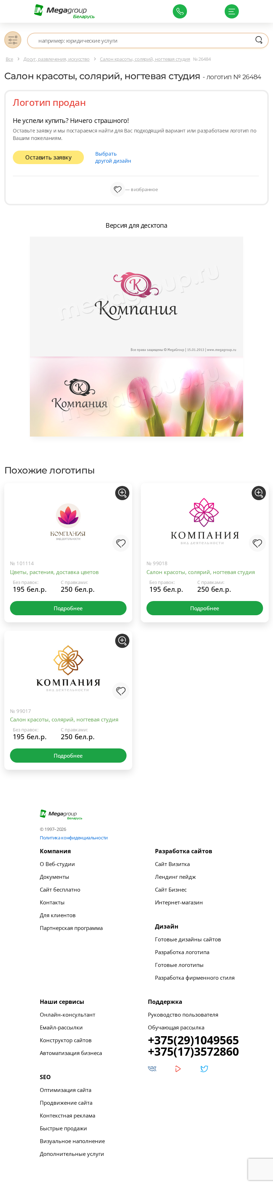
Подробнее (68, 608)
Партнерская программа (71, 927)
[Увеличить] (122, 493)
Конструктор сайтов (66, 1040)
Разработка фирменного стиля (195, 977)
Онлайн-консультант (67, 1014)
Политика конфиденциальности (74, 837)
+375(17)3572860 (193, 1051)
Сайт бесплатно (60, 889)
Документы (54, 876)
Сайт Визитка (172, 863)
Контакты (52, 902)
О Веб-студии (57, 863)
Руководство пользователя (183, 1014)
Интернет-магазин (179, 902)
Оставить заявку (48, 157)
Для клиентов (58, 915)
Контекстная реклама (67, 1115)
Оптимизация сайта (65, 1089)
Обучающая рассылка (176, 1027)
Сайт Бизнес (171, 889)
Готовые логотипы (179, 964)
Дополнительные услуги (72, 1153)
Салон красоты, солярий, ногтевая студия (200, 571)
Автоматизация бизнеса (71, 1052)
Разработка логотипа (182, 952)
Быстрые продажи (63, 1128)
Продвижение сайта (66, 1102)
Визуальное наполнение (72, 1141)
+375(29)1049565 (193, 1040)
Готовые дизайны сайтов (188, 939)
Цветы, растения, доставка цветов (54, 571)
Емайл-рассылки (61, 1027)
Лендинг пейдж (175, 876)
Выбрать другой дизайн (113, 157)
